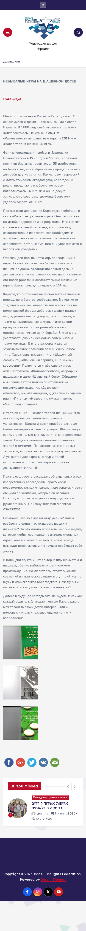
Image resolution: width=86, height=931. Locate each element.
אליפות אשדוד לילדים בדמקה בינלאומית (49, 805)
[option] (43, 808)
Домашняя (11, 61)
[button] (68, 786)
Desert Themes (53, 879)
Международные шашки (50, 797)
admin (42, 813)
